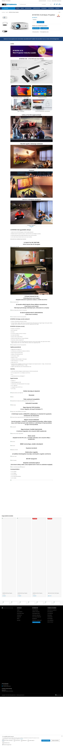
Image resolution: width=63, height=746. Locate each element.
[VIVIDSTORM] (40, 602)
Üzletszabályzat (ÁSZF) (36, 613)
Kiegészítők (19, 616)
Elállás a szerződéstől (36, 622)
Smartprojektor (49, 616)
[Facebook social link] (47, 1)
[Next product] (60, 12)
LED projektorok (19, 611)
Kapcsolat (18, 620)
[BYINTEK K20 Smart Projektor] (24, 555)
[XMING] (6, 602)
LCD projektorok (50, 613)
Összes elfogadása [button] (45, 740)
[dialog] (31, 740)
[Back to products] (59, 12)
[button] (21, 744)
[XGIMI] (23, 602)
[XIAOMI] (14, 602)
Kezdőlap (3, 12)
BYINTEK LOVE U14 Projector (37, 593)
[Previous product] (58, 12)
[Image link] (7, 644)
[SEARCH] (51, 4)
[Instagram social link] (49, 1)
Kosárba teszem (40, 22)
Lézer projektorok (50, 620)
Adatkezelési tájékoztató (36, 615)
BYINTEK (4, 594)
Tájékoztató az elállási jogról (37, 620)
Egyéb (7, 12)
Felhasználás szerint (20, 613)
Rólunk (18, 618)
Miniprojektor (49, 615)
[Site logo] (9, 4)
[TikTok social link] (50, 1)
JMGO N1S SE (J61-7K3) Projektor (53, 593)
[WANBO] (31, 602)
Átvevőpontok (34, 618)
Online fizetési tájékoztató (36, 616)
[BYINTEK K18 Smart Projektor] (9, 555)
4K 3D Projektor (50, 618)
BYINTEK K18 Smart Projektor (7, 593)
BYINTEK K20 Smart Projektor (22, 593)
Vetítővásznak (19, 615)
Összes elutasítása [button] (55, 740)
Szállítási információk (35, 611)
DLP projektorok (50, 611)
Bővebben (21, 738)
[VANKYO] (57, 602)
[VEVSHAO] (48, 602)
